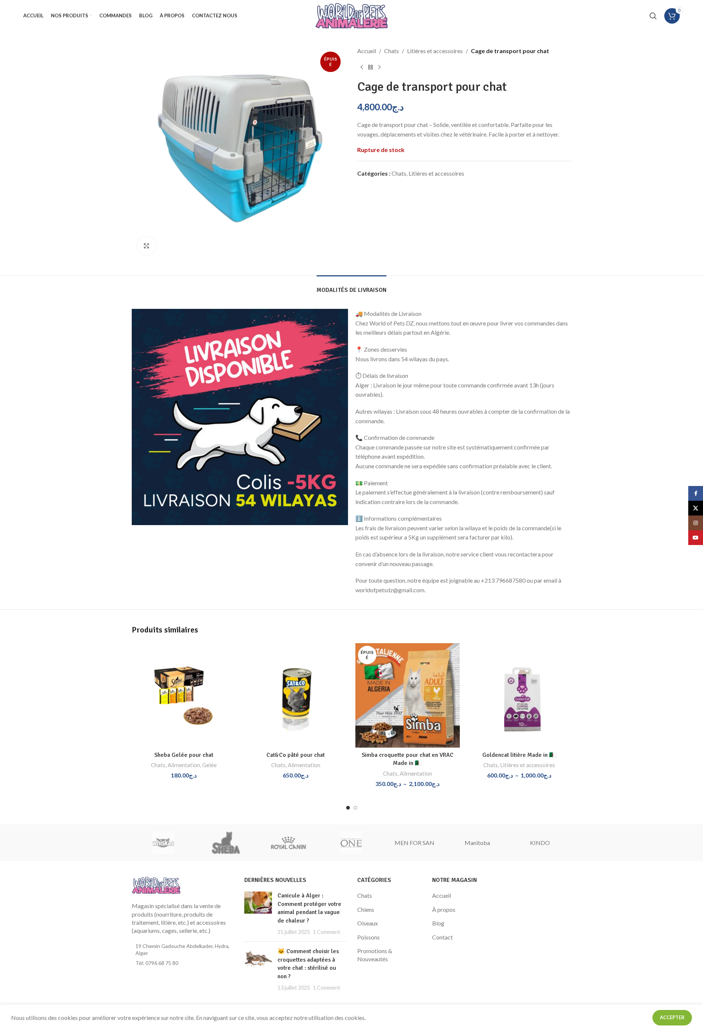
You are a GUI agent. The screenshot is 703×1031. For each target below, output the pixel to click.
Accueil (366, 50)
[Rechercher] (653, 15)
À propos (443, 909)
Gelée (209, 765)
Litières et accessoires (435, 50)
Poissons (368, 937)
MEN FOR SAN (414, 842)
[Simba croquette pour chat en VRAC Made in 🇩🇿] (407, 695)
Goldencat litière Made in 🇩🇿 (519, 755)
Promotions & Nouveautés (374, 954)
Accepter (672, 1017)
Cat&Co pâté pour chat (295, 755)
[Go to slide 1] (348, 808)
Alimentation (184, 765)
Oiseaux (367, 923)
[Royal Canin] (288, 842)
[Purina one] (351, 842)
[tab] (351, 286)
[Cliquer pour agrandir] (146, 246)
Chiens (365, 909)
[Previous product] (361, 67)
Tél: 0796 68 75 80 (156, 963)
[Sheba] (225, 842)
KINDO (540, 842)
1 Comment (326, 932)
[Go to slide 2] (355, 808)
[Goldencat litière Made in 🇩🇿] (519, 695)
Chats (391, 50)
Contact (442, 937)
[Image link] (156, 884)
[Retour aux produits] (370, 67)
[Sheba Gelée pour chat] (184, 695)
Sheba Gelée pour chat (183, 755)
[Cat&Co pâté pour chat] (296, 695)
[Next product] (379, 67)
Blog (438, 923)
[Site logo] (351, 14)
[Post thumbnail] (258, 914)
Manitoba (477, 842)
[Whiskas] (163, 842)
